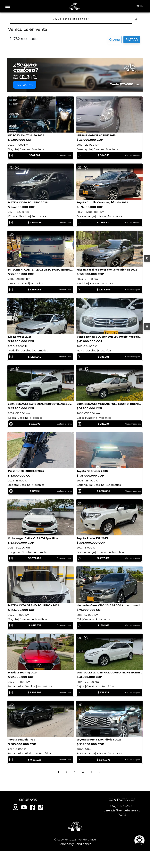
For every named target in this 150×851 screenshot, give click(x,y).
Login (139, 6)
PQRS (122, 814)
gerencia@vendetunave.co (122, 810)
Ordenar (114, 39)
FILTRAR (132, 39)
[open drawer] (7, 6)
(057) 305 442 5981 (122, 806)
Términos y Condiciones (75, 844)
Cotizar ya (24, 84)
